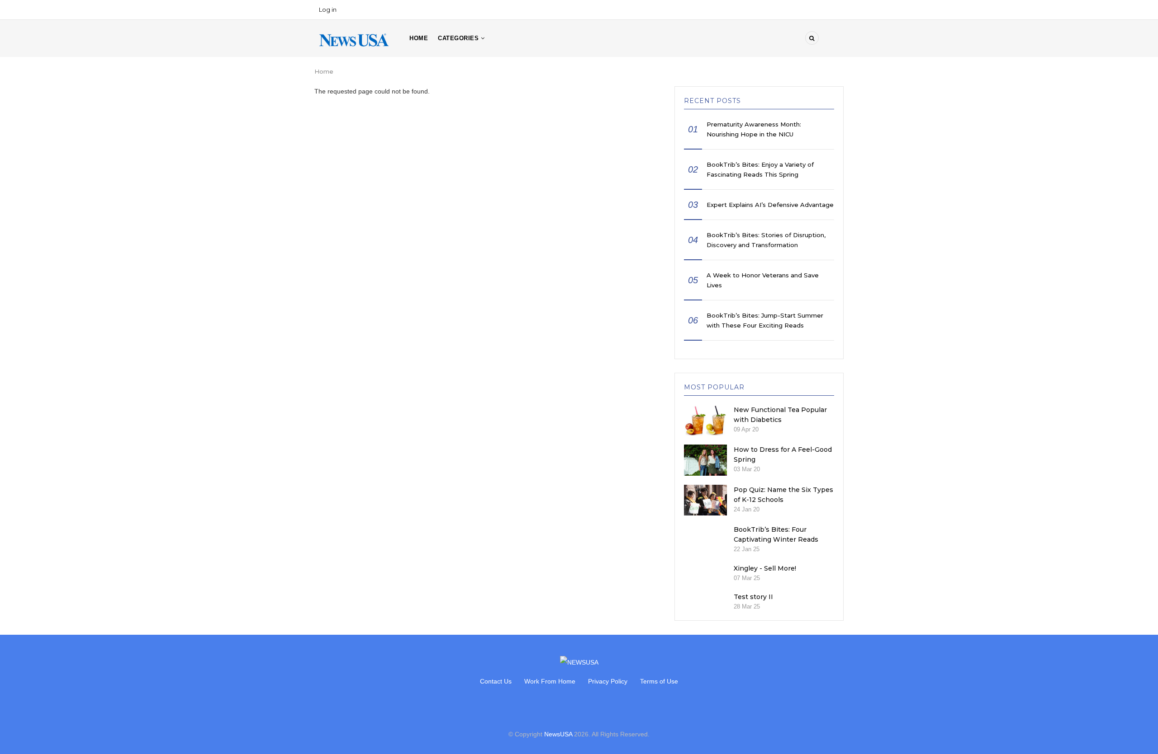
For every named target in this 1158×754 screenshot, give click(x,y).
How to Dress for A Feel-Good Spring (783, 454)
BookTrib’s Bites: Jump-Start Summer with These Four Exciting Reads (765, 320)
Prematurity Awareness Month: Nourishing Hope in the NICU (754, 129)
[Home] (354, 39)
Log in (328, 9)
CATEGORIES (459, 38)
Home (418, 38)
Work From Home (549, 681)
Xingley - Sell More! (765, 568)
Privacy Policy (607, 681)
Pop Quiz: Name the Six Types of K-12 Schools (783, 495)
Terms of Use (659, 681)
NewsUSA (558, 734)
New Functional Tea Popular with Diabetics (780, 415)
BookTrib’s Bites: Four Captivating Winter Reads (776, 534)
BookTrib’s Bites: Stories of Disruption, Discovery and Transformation (766, 239)
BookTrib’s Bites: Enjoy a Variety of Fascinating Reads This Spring (760, 169)
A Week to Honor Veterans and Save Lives (763, 280)
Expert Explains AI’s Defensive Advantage (770, 204)
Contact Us (496, 681)
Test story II (753, 597)
